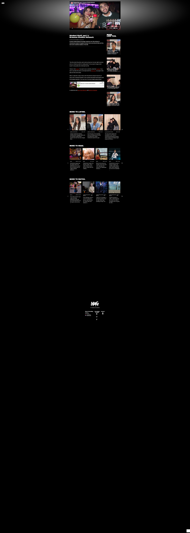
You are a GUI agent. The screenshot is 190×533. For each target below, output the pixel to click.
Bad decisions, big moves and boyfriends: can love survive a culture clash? (113, 104)
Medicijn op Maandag (93, 90)
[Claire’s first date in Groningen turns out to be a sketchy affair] (114, 187)
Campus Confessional (110, 41)
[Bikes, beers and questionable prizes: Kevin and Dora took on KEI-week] (75, 187)
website (77, 69)
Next (122, 129)
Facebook (98, 69)
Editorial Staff (72, 39)
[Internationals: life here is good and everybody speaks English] (75, 154)
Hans (79, 90)
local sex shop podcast (111, 60)
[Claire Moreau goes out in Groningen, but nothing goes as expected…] (101, 187)
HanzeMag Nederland (89, 228)
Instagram (97, 229)
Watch (71, 194)
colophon (87, 226)
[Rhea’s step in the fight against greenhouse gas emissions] (101, 154)
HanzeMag (3, 3)
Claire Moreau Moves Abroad (86, 195)
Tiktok (97, 232)
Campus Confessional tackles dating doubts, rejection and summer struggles (112, 52)
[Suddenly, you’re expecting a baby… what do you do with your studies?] (88, 154)
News (71, 161)
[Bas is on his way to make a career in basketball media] (114, 154)
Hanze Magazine (83, 90)
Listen (83, 39)
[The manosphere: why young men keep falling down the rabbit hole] (112, 122)
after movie (93, 70)
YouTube (97, 226)
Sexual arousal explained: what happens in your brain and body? (113, 87)
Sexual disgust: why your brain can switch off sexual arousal (112, 70)
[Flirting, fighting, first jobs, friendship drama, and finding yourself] (95, 122)
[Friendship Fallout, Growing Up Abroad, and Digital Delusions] (78, 122)
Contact (102, 226)
